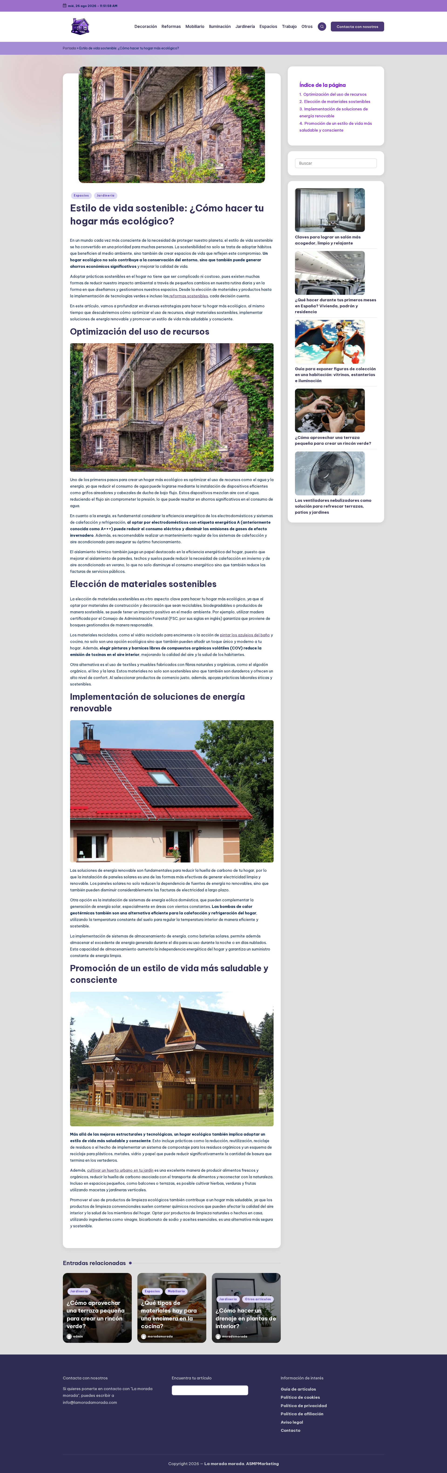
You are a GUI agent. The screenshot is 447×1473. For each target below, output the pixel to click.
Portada (69, 48)
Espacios (81, 195)
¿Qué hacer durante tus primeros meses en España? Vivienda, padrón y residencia (335, 305)
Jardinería (106, 195)
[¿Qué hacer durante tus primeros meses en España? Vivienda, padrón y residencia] (330, 273)
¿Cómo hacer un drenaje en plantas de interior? (246, 1318)
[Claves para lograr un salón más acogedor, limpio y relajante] (330, 210)
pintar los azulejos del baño (245, 635)
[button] (357, 26)
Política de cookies (300, 1397)
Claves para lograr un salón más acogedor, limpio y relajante (328, 240)
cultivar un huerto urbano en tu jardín (120, 1170)
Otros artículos (258, 1299)
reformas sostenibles (188, 296)
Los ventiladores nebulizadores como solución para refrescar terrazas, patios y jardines (333, 506)
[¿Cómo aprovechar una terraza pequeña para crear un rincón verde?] (330, 410)
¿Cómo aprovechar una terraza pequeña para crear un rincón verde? (333, 440)
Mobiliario (176, 1291)
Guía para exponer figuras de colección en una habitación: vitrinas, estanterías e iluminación (335, 374)
